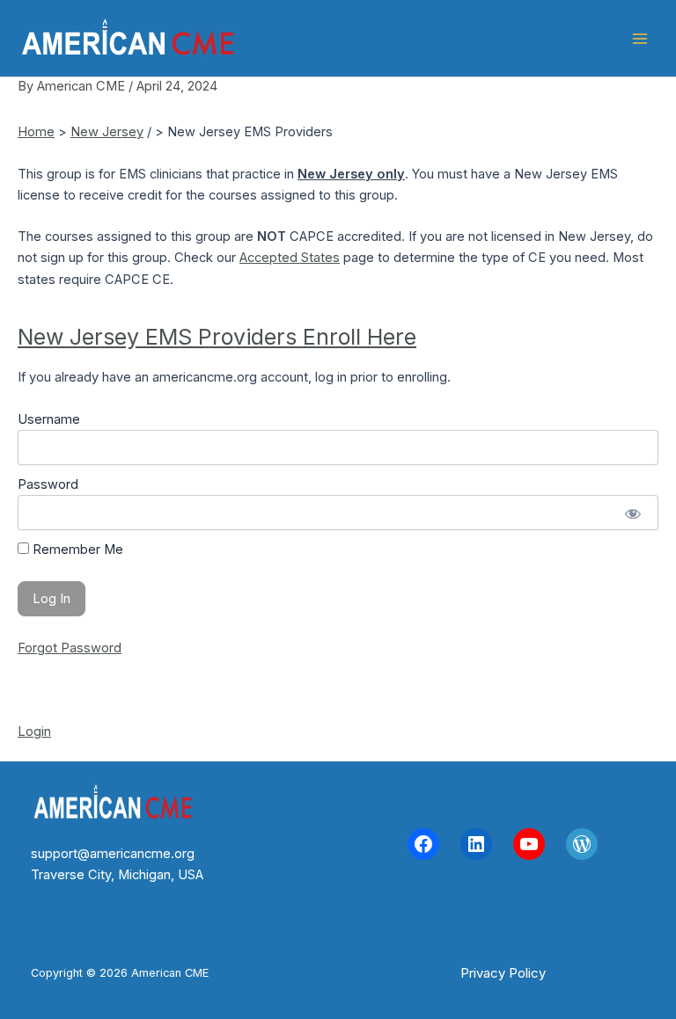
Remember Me (76, 549)
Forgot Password (69, 648)
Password (48, 484)
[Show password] (632, 512)
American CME (326, 38)
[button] (503, 973)
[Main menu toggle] (639, 38)
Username (49, 419)
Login (34, 731)
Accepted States (289, 258)
